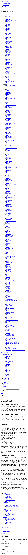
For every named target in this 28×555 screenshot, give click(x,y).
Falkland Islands (10, 109)
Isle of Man (8, 37)
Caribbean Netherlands (11, 123)
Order (4, 509)
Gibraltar (8, 30)
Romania (8, 62)
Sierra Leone (9, 284)
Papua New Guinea (10, 324)
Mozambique (9, 271)
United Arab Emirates (11, 221)
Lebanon (8, 188)
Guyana (8, 115)
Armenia (8, 157)
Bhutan (8, 162)
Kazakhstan (9, 41)
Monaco (8, 50)
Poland (7, 58)
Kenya (7, 253)
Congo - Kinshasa (10, 257)
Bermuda (8, 340)
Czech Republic (10, 75)
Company (5, 502)
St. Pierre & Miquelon (11, 348)
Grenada (8, 111)
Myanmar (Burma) (10, 195)
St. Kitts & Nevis (10, 140)
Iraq (7, 171)
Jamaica (8, 119)
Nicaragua (8, 131)
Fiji (7, 307)
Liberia (8, 260)
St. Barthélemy (9, 138)
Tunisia (8, 296)
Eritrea (7, 241)
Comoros (8, 254)
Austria (8, 56)
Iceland (8, 36)
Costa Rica (8, 101)
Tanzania (8, 292)
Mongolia (8, 193)
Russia (7, 63)
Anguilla (8, 86)
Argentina (8, 89)
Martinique (8, 127)
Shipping (8, 513)
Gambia (8, 245)
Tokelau (8, 329)
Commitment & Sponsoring (12, 506)
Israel (7, 174)
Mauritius (8, 269)
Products (5, 493)
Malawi (8, 264)
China (7, 165)
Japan (7, 175)
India (7, 168)
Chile (7, 99)
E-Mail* (2, 548)
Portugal (8, 59)
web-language (4, 543)
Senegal (8, 282)
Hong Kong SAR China (11, 167)
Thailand (8, 215)
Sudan (7, 290)
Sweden (8, 66)
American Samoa (10, 303)
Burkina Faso (9, 236)
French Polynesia (10, 308)
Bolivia (8, 95)
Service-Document (10, 518)
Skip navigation (4, 1)
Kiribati (8, 310)
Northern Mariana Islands (12, 320)
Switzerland (9, 67)
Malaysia (8, 191)
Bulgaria (8, 21)
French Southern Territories (12, 343)
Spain (7, 72)
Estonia (8, 25)
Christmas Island (10, 335)
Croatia (8, 42)
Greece (8, 32)
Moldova (8, 60)
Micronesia (8, 313)
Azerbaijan (8, 158)
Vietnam (8, 222)
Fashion (8, 501)
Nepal (7, 196)
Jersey (7, 39)
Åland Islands (9, 15)
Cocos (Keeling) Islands (11, 184)
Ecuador (8, 106)
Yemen (7, 176)
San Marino (9, 64)
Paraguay (8, 133)
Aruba (7, 90)
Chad (7, 295)
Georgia (8, 166)
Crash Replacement (10, 519)
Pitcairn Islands (9, 325)
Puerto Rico (9, 136)
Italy (7, 38)
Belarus (8, 82)
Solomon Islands (10, 326)
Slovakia (8, 69)
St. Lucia (8, 141)
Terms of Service (10, 514)
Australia (8, 304)
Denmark (8, 23)
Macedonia (8, 54)
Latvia (7, 43)
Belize (7, 94)
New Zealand (9, 317)
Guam (7, 309)
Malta (7, 49)
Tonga (7, 330)
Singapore (8, 208)
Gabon (7, 244)
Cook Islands (9, 305)
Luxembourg (9, 47)
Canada (8, 122)
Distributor (8, 522)
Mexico (8, 128)
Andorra (8, 17)
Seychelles (8, 283)
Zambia (8, 279)
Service (5, 517)
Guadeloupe (9, 112)
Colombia (8, 124)
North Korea (9, 197)
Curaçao (8, 102)
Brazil (7, 97)
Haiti (7, 116)
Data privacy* (4, 549)
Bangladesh (9, 161)
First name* (3, 545)
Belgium (8, 19)
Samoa (7, 327)
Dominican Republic (11, 105)
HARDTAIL (9, 494)
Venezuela (8, 150)
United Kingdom (10, 81)
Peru (7, 135)
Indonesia (8, 170)
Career (7, 507)
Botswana (8, 234)
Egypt (7, 155)
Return (7, 515)
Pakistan (8, 201)
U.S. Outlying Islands (11, 338)
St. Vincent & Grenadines (12, 144)
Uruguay (8, 149)
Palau (7, 322)
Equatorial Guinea (10, 230)
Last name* (3, 546)
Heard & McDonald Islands (12, 346)
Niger (7, 274)
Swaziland (8, 243)
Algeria (8, 227)
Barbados (8, 93)
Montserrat (8, 129)
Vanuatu (8, 333)
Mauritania (8, 267)
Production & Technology (12, 505)
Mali (7, 265)
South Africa (9, 288)
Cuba (7, 125)
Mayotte (8, 270)
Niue (7, 318)
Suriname (8, 145)
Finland (8, 28)
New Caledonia (9, 316)
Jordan (7, 178)
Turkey (8, 76)
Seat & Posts (9, 498)
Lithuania (8, 46)
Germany (8, 24)
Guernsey (8, 33)
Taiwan (8, 214)
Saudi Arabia (9, 206)
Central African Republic (12, 300)
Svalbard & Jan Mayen (11, 73)
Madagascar (9, 262)
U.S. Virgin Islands (10, 85)
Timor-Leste (9, 200)
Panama (8, 132)
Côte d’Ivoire (9, 240)
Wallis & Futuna (10, 334)
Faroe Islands (9, 26)
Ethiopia (8, 231)
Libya (7, 261)
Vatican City (9, 80)
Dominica (8, 103)
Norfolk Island (9, 321)
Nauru (7, 314)
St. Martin (8, 142)
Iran (7, 172)
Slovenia (8, 71)
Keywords (3, 388)
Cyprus (8, 223)
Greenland (8, 344)
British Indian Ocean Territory (13, 342)
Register (3, 553)
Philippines (8, 204)
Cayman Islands (10, 120)
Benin (7, 232)
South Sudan (9, 291)
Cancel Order (9, 510)
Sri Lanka (8, 209)
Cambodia (8, 179)
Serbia (7, 68)
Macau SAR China (10, 189)
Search (2, 390)
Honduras (8, 118)
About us (8, 504)
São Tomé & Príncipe (11, 281)
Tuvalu (7, 331)
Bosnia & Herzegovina (11, 20)
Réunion (8, 277)
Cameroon (8, 251)
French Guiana (9, 110)
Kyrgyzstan (9, 183)
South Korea (9, 210)
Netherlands (9, 52)
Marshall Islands (10, 312)
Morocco (8, 266)
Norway (8, 55)
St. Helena (8, 347)
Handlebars (8, 497)
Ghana (7, 247)
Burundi (8, 238)
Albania (8, 16)
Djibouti (8, 239)
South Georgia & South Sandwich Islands (15, 350)
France (7, 29)
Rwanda (8, 278)
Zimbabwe (8, 286)
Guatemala (8, 114)
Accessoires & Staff (10, 500)
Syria (7, 211)
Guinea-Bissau (9, 248)
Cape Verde (9, 252)
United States (9, 152)
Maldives (8, 192)
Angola (8, 228)
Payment (8, 511)
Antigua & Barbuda (10, 88)
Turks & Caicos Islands (11, 148)
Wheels (8, 496)
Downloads (9, 520)
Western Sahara (9, 299)
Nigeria (8, 275)
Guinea (8, 249)
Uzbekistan (8, 219)
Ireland (7, 34)
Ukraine (8, 77)
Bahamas (8, 92)
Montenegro (9, 51)
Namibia (8, 273)
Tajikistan (8, 213)
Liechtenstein (9, 45)
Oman (7, 198)
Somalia (8, 287)
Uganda (8, 297)
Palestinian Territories (11, 202)
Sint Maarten (9, 137)
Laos (7, 187)
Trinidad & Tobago (10, 146)
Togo (7, 294)
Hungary (8, 79)
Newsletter (8, 523)
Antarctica (8, 339)
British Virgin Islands (11, 98)
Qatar (7, 181)
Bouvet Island (9, 235)
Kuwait (8, 185)
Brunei (7, 163)
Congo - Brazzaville (10, 256)
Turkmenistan (9, 218)
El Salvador (9, 107)
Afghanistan (9, 154)
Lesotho (8, 258)
